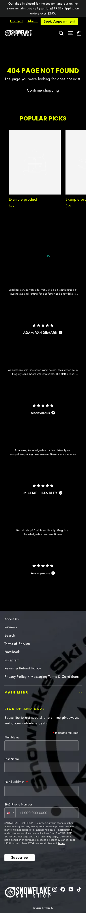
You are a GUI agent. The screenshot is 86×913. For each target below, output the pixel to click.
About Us (11, 618)
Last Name (11, 759)
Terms (61, 843)
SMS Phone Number (18, 804)
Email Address (16, 782)
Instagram (11, 660)
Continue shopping (43, 90)
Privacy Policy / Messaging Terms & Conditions (41, 676)
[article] (43, 300)
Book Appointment (59, 21)
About (33, 21)
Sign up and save (24, 709)
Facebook (12, 651)
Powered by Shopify (43, 907)
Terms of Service (17, 643)
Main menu (16, 692)
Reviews (10, 627)
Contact (16, 21)
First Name (12, 737)
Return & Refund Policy (22, 668)
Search (9, 635)
